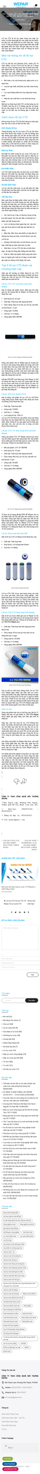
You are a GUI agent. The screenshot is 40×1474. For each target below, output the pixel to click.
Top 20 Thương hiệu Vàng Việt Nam (14, 1329)
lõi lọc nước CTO (15, 904)
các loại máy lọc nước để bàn (12, 1216)
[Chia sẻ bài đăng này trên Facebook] (11, 910)
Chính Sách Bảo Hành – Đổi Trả (13, 1418)
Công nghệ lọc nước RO (27, 1224)
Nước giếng (27, 1305)
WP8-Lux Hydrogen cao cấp (11, 1347)
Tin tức (5, 1062)
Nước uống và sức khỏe (29, 1317)
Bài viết (6, 1017)
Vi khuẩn (23, 1343)
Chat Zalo (7, 1459)
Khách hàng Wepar (10, 1043)
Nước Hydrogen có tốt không (12, 1309)
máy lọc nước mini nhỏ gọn (11, 1279)
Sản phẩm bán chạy (9, 1425)
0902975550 (27, 809)
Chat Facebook (9, 1464)
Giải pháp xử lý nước (10, 1032)
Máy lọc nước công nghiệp (13, 1054)
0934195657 (7, 811)
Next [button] (36, 878)
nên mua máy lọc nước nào (11, 1305)
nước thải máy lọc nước (10, 1317)
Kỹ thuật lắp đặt (9, 1047)
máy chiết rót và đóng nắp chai (12, 1248)
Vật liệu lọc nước (9, 1069)
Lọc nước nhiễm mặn (9, 1236)
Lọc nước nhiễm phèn (26, 1236)
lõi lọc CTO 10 (22, 515)
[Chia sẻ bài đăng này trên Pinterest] (24, 910)
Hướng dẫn (7, 1039)
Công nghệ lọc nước (9, 1224)
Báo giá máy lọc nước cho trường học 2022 (19, 1178)
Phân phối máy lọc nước (10, 1321)
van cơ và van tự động (10, 1343)
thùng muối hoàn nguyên (10, 1325)
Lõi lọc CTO (10, 901)
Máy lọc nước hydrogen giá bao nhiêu (14, 1268)
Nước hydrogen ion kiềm (10, 1313)
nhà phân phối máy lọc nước (11, 1302)
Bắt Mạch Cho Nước (10, 1020)
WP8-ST (27, 1347)
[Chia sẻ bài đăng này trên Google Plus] (20, 910)
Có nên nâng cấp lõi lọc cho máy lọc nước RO (17, 1220)
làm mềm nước (27, 1232)
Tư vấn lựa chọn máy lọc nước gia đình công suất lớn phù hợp (19, 1338)
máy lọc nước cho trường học (12, 1256)
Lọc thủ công (7, 1240)
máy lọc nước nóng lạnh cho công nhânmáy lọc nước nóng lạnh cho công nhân (19, 1285)
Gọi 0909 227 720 (10, 1469)
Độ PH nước (6, 1351)
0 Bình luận (27, 24)
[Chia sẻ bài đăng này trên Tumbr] (28, 910)
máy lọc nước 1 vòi (9, 1252)
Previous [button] (4, 878)
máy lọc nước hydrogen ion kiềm (13, 1272)
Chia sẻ (6, 1024)
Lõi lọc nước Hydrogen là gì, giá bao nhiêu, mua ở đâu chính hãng (29, 845)
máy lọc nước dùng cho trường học (14, 1264)
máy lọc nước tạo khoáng (11, 1294)
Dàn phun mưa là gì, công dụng (14, 1133)
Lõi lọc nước (18, 24)
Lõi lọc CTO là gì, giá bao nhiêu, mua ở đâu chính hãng (11, 843)
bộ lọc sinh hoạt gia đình (10, 1212)
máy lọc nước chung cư (10, 1260)
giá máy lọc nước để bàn (10, 1228)
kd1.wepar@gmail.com (14, 820)
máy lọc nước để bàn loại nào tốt (13, 1298)
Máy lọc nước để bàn (29, 1294)
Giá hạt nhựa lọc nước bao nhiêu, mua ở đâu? (19, 1148)
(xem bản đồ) (31, 805)
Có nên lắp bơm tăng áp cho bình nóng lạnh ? (19, 1166)
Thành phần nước (27, 1321)
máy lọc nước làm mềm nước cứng (13, 1276)
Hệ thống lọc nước (10, 1035)
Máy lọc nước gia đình (11, 1058)
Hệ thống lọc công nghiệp (11, 1232)
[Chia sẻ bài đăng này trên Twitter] (15, 910)
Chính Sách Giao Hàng (10, 1422)
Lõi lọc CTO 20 (7, 379)
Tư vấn (5, 1065)
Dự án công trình (9, 1028)
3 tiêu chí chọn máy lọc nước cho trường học (19, 1184)
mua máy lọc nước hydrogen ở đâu (13, 1244)
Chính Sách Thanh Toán (10, 1414)
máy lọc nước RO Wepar (10, 1290)
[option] (20, 878)
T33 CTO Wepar (10, 622)
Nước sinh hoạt (27, 1313)
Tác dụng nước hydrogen (11, 1333)
